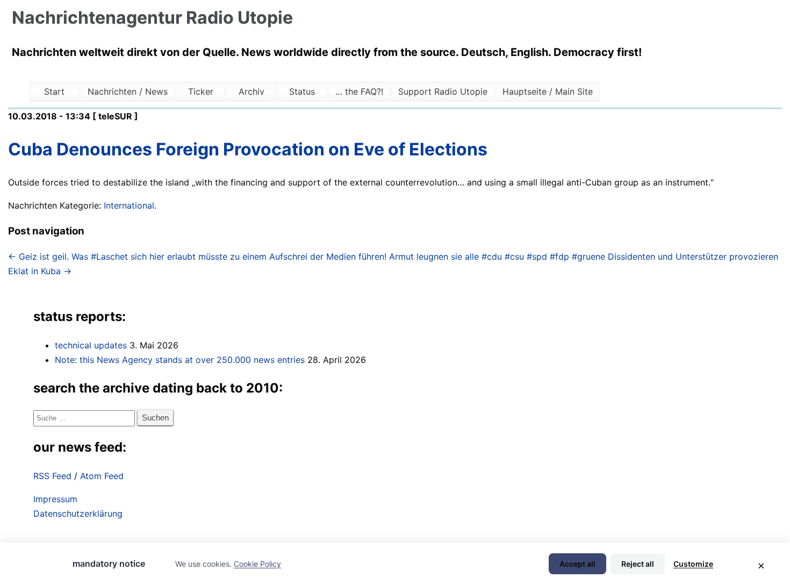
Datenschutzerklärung (78, 513)
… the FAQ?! (359, 91)
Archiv (251, 91)
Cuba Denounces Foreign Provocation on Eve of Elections (247, 149)
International (129, 205)
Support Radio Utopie (442, 91)
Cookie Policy (257, 563)
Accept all (577, 563)
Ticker (200, 91)
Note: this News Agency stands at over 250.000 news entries (180, 359)
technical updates (91, 345)
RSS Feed (52, 475)
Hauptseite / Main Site (547, 91)
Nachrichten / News (128, 91)
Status (302, 91)
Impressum (55, 499)
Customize (693, 563)
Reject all (637, 563)
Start (54, 91)
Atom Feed (102, 475)
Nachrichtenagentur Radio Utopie (152, 17)
